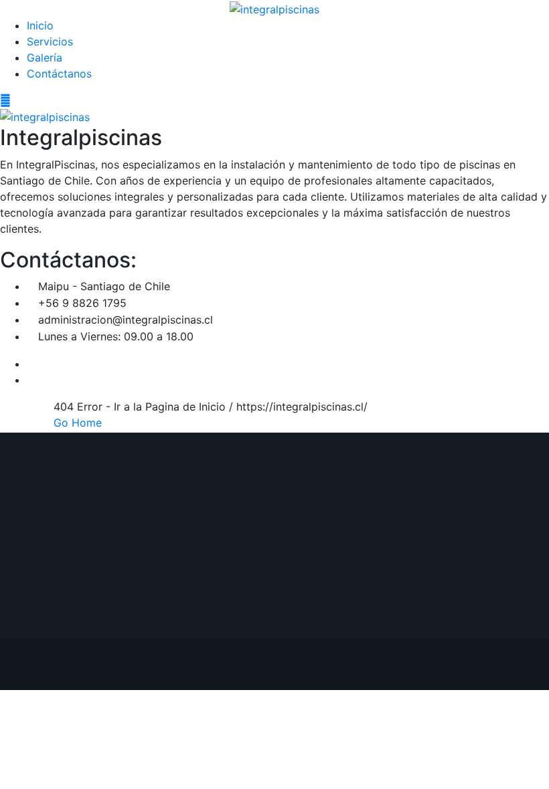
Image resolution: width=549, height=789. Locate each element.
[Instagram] (31, 379)
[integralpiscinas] (274, 8)
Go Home (78, 422)
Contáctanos (59, 73)
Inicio (40, 25)
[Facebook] (31, 363)
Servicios (50, 41)
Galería (44, 57)
